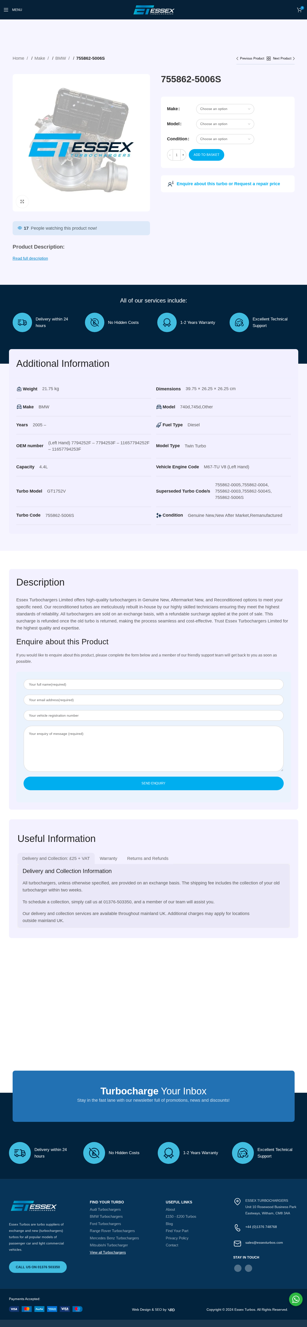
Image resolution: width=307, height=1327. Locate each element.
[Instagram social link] (248, 1268)
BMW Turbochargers (106, 1216)
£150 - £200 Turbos (181, 1216)
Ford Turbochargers (105, 1224)
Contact (172, 1245)
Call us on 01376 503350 (38, 1267)
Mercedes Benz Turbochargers (114, 1238)
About (170, 1209)
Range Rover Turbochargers (112, 1231)
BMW (61, 58)
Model (173, 123)
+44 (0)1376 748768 (261, 1227)
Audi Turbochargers (105, 1209)
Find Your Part (177, 1231)
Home (19, 58)
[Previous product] (251, 59)
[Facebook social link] (237, 1268)
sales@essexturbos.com (264, 1242)
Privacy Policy (177, 1238)
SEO (158, 1309)
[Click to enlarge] (22, 201)
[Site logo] (153, 9)
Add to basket (206, 155)
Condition (177, 138)
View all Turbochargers (108, 1252)
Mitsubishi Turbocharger (109, 1245)
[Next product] (284, 59)
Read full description (30, 258)
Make (40, 58)
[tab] (56, 858)
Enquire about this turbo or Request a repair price (228, 183)
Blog (169, 1224)
